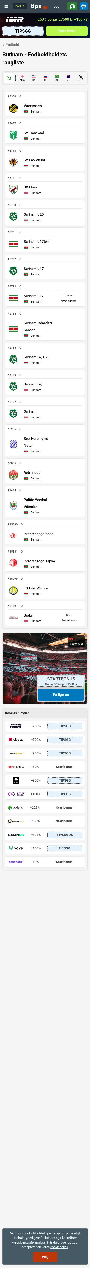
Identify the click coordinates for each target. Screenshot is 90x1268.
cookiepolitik (59, 1247)
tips (39, 6)
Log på (56, 7)
